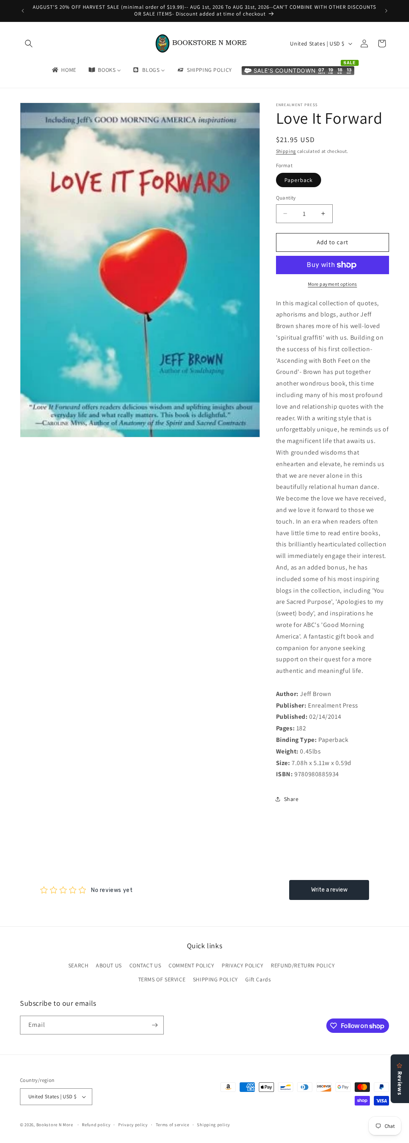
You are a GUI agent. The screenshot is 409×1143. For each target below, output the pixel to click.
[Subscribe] (154, 1025)
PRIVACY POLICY (242, 965)
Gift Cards (258, 979)
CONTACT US (145, 965)
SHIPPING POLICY (215, 979)
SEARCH (78, 965)
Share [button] (291, 799)
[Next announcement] (386, 10)
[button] (29, 43)
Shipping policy (213, 1124)
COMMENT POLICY (191, 965)
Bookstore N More (54, 1124)
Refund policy (96, 1124)
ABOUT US (109, 965)
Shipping (286, 151)
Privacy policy (133, 1124)
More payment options (332, 284)
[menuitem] (63, 69)
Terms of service (172, 1124)
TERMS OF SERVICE (162, 979)
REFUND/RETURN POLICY (303, 965)
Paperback (298, 180)
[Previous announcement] (23, 10)
